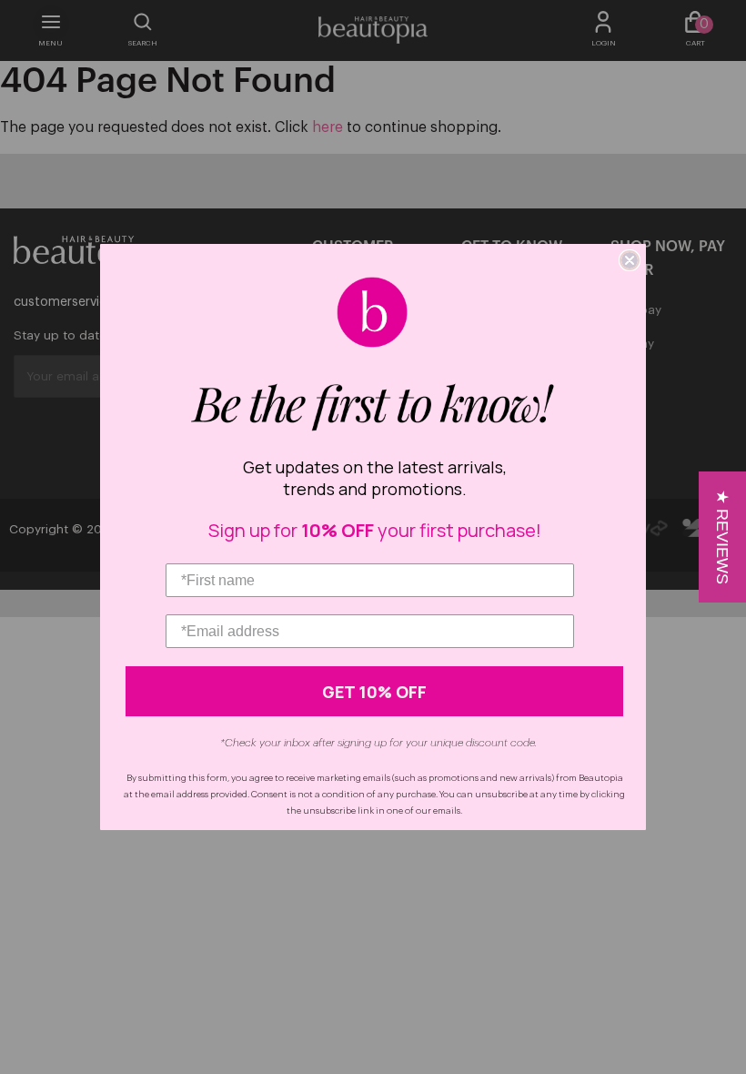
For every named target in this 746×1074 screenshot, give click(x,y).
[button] (722, 537)
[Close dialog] (629, 260)
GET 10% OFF (374, 692)
